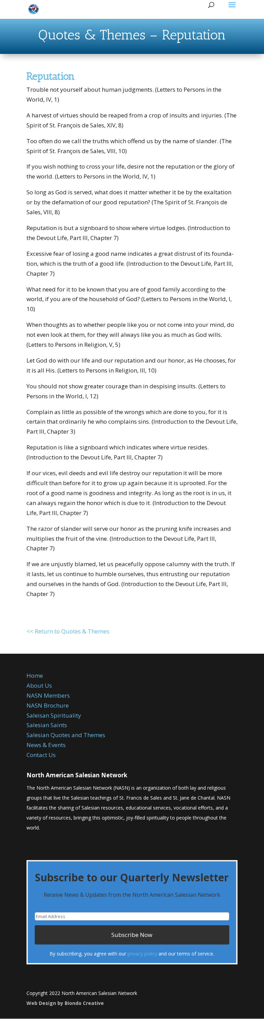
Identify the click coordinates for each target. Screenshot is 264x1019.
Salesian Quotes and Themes (65, 735)
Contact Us (41, 755)
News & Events (46, 745)
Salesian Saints (46, 725)
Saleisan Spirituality (53, 715)
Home (34, 675)
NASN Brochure (47, 705)
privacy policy (142, 953)
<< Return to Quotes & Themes (67, 631)
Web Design (41, 1003)
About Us (39, 685)
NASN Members (48, 695)
